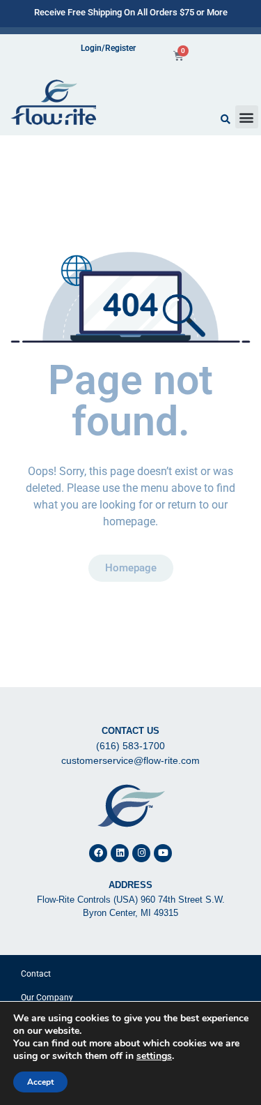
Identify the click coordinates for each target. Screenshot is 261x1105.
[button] (246, 116)
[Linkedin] (120, 853)
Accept (40, 1082)
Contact (36, 974)
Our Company (47, 997)
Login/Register (108, 48)
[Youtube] (163, 853)
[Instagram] (141, 853)
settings (154, 1056)
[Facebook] (98, 853)
